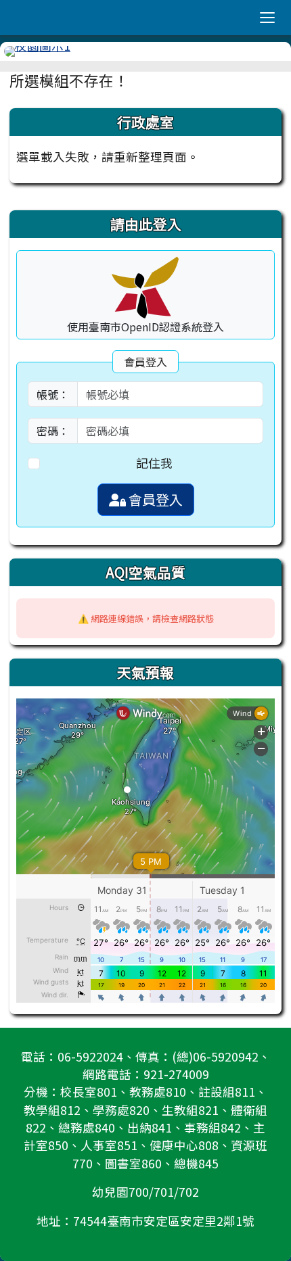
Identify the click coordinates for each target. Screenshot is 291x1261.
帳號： (53, 394)
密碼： (53, 431)
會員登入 (154, 499)
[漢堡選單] (267, 17)
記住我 (154, 462)
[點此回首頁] (145, 51)
